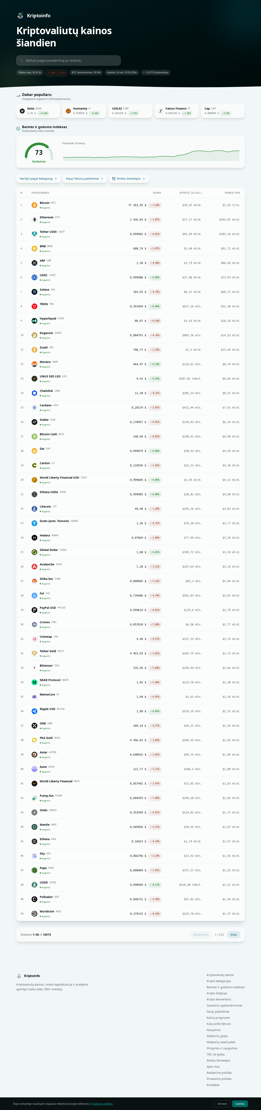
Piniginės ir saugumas (222, 1048)
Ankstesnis (201, 934)
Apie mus (213, 1066)
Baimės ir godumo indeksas (226, 987)
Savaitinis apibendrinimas (224, 1005)
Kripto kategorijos (219, 981)
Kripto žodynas (217, 993)
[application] (151, 154)
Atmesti (222, 1104)
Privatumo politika (219, 1079)
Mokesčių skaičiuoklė (221, 1042)
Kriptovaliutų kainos (220, 975)
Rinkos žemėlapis (129, 178)
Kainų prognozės (218, 1018)
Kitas (233, 934)
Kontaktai (213, 1085)
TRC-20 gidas (216, 1054)
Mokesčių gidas (217, 1036)
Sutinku (240, 1104)
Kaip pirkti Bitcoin (219, 1024)
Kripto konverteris (219, 999)
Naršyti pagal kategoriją (36, 178)
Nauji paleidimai (218, 1011)
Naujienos (214, 1030)
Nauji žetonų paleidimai (82, 178)
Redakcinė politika (219, 1073)
